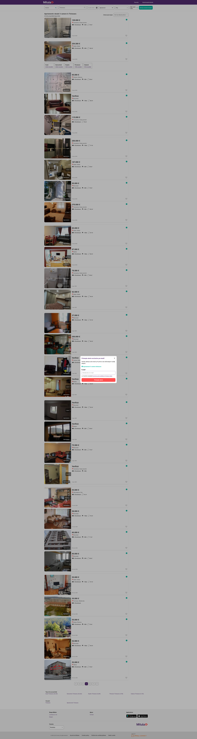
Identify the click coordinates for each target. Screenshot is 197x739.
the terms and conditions (98, 376)
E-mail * (84, 370)
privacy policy (109, 376)
